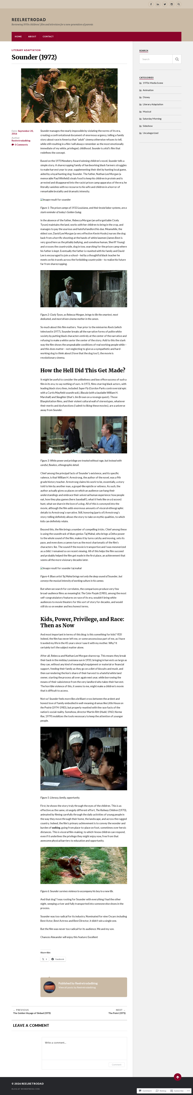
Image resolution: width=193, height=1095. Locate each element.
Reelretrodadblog (21, 140)
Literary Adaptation (26, 50)
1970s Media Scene (153, 82)
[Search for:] (160, 59)
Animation (148, 90)
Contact (48, 36)
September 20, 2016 (22, 132)
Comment (116, 1064)
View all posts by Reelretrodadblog (77, 987)
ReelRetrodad (29, 19)
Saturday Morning (152, 118)
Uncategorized (150, 132)
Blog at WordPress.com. (26, 1089)
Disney (146, 97)
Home (18, 36)
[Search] (178, 4)
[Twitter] (165, 4)
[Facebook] (151, 4)
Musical (147, 111)
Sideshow (148, 125)
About (32, 36)
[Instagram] (171, 4)
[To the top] (177, 1077)
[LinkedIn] (158, 4)
